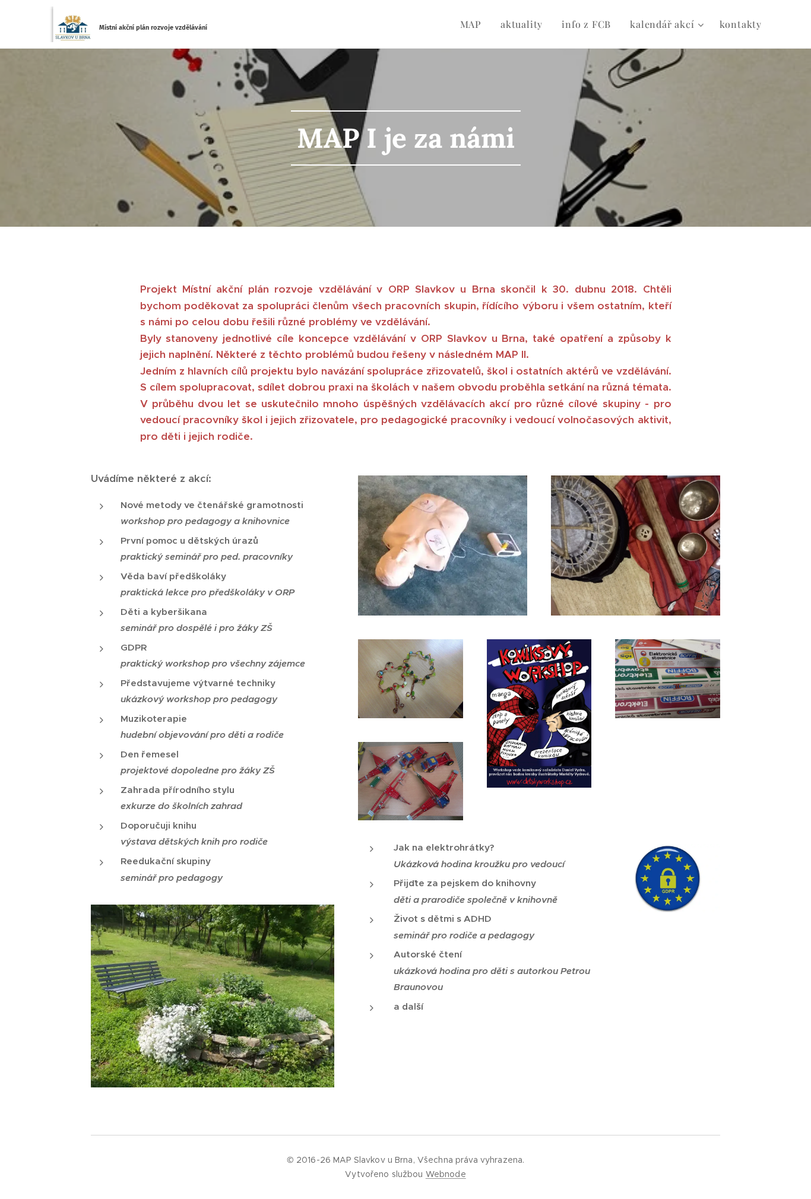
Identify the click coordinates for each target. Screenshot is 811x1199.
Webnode (446, 1174)
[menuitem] (474, 24)
